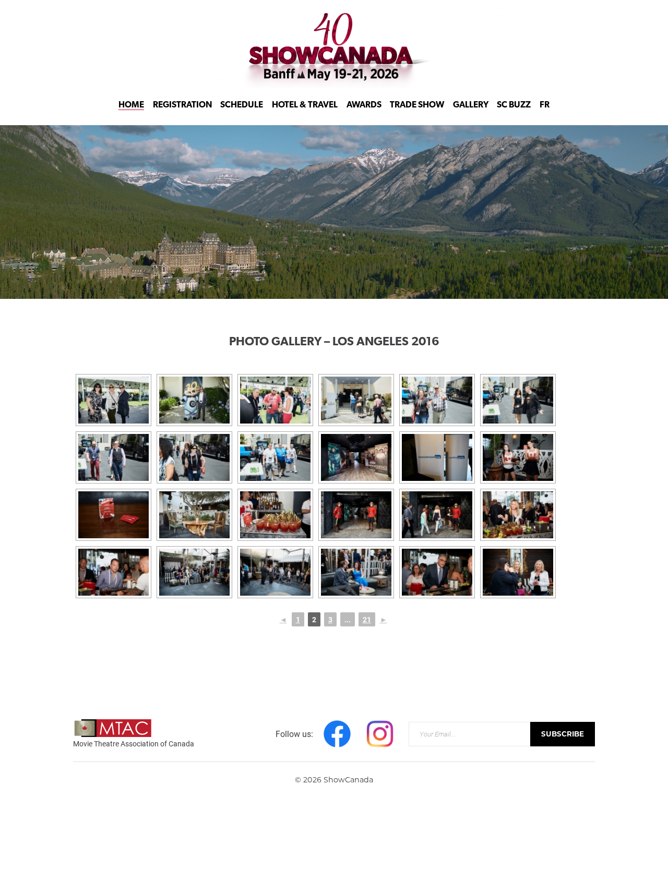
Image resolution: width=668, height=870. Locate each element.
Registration (182, 105)
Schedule (241, 105)
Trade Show (417, 105)
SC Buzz (514, 105)
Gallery (470, 105)
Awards (364, 105)
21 (367, 619)
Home (131, 105)
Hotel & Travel (305, 105)
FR (545, 105)
